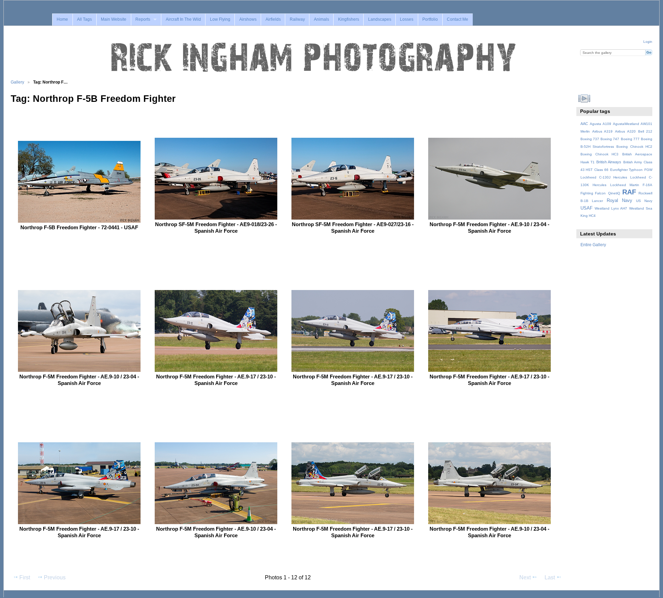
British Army (632, 162)
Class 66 (601, 170)
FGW (648, 170)
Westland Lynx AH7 (611, 208)
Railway (297, 19)
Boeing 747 (609, 139)
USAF (586, 208)
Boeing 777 (630, 139)
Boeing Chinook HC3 (599, 154)
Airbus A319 (602, 131)
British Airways (608, 162)
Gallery (17, 82)
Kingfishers (348, 19)
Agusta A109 (600, 124)
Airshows (248, 19)
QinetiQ (614, 193)
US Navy (644, 201)
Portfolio (430, 19)
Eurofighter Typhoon (626, 170)
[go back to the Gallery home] (314, 58)
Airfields (273, 19)
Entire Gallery (593, 244)
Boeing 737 (589, 139)
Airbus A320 (625, 131)
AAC (584, 124)
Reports (142, 19)
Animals (321, 19)
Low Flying (220, 19)
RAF (629, 192)
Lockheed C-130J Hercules (603, 177)
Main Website (113, 19)
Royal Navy (619, 200)
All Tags (84, 19)
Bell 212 (645, 131)
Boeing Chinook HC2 (634, 146)
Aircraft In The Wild (183, 19)
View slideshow (584, 98)
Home (62, 19)
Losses (406, 19)
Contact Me (457, 19)
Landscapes (379, 19)
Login (647, 42)
